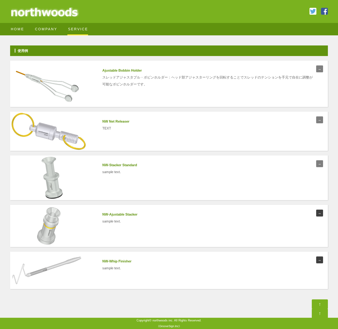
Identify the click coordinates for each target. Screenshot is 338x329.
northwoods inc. (162, 320)
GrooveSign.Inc (169, 326)
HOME (17, 29)
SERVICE (78, 29)
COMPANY (46, 29)
